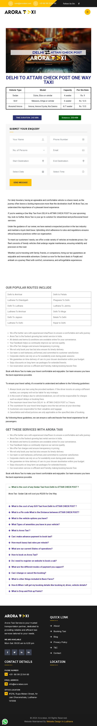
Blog (56, 636)
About (56, 626)
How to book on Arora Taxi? (24, 555)
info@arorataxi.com (18, 684)
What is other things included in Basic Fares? (32, 579)
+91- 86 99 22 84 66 (19, 674)
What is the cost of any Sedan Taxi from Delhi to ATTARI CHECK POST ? (45, 487)
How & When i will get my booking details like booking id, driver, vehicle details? (49, 585)
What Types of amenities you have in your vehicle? (35, 524)
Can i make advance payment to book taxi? (31, 536)
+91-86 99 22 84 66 (47, 3)
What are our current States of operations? (32, 549)
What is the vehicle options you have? (29, 518)
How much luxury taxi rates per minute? (30, 542)
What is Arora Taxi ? (20, 530)
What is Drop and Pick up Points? (27, 591)
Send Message (21, 182)
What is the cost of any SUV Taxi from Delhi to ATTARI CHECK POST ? (44, 506)
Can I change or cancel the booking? (28, 573)
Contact (57, 653)
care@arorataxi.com (22, 3)
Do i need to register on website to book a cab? (34, 561)
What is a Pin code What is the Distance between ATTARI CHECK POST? (45, 512)
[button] (48, 487)
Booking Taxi (60, 631)
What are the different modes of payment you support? (37, 567)
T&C (55, 647)
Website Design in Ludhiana (59, 721)
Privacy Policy (60, 642)
